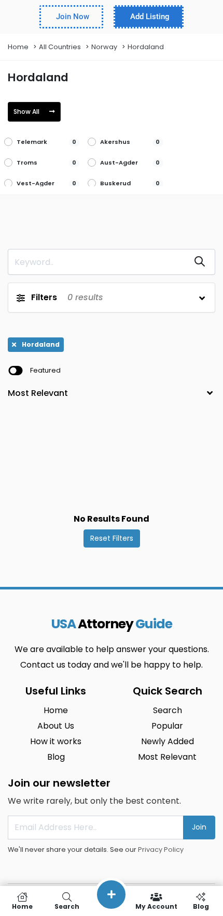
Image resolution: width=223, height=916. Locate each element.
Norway (104, 46)
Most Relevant (167, 757)
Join (199, 827)
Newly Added (167, 741)
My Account (156, 906)
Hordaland (146, 46)
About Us (55, 726)
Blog (56, 757)
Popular (167, 726)
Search (167, 710)
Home (18, 46)
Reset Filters (111, 538)
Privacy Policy (161, 849)
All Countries (60, 46)
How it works (55, 741)
